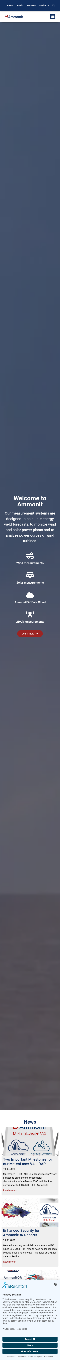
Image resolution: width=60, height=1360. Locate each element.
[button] (54, 5)
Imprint (20, 5)
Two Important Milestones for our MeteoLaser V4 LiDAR (27, 1161)
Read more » (10, 1190)
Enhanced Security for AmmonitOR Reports (21, 1232)
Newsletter (31, 5)
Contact (10, 5)
